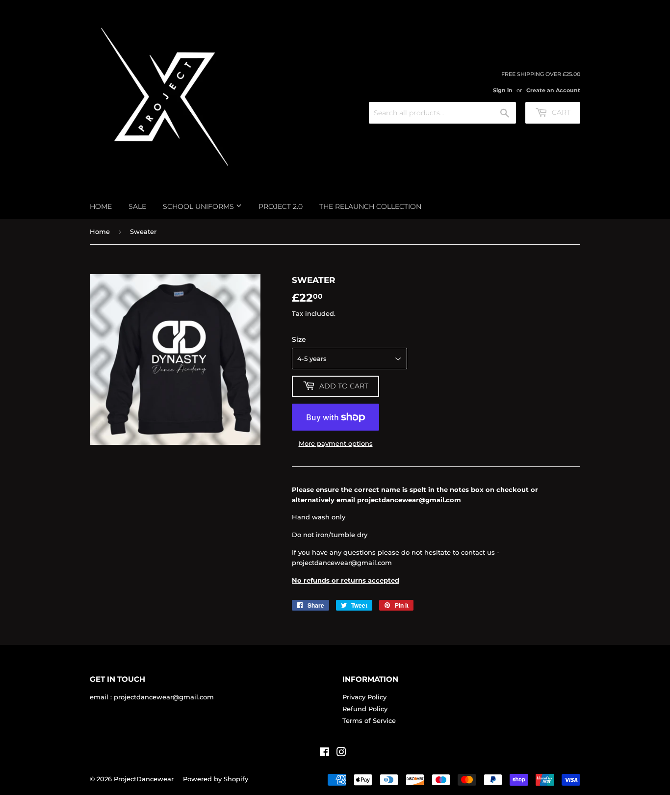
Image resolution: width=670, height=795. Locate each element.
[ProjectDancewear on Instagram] (341, 753)
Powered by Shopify (215, 779)
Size (299, 339)
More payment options (336, 443)
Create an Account (553, 90)
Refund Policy (364, 709)
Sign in (503, 90)
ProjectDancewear (144, 779)
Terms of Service (369, 720)
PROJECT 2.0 (280, 206)
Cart (560, 112)
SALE (137, 206)
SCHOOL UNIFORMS (199, 206)
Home (101, 206)
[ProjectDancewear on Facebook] (324, 753)
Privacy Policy (364, 697)
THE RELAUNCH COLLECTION (370, 206)
